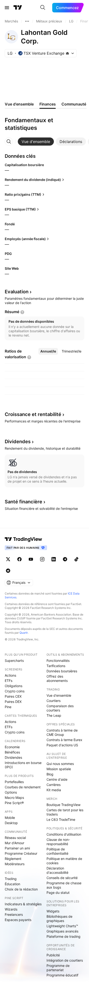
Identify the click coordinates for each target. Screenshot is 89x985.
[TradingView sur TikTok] (76, 559)
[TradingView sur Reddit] (8, 570)
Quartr (23, 632)
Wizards (11, 909)
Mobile (10, 818)
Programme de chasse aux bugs (64, 885)
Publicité (53, 955)
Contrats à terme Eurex (64, 740)
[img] (67, 53)
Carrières (54, 785)
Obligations (13, 686)
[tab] (36, 141)
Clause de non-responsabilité (58, 842)
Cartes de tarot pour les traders (65, 812)
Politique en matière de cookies (64, 861)
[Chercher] (42, 7)
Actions (10, 675)
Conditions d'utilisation (64, 834)
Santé (23, 502)
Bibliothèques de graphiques (59, 918)
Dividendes (13, 757)
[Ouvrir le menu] (7, 7)
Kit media (54, 790)
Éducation (12, 884)
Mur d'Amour (14, 843)
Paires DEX (13, 702)
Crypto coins (14, 691)
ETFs (8, 681)
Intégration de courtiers (65, 960)
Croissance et (33, 414)
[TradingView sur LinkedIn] (53, 559)
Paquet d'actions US (62, 745)
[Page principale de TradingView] (18, 7)
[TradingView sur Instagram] (42, 559)
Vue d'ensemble (59, 695)
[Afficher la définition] (22, 312)
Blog (50, 774)
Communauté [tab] (73, 104)
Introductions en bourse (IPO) (23, 765)
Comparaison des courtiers (60, 708)
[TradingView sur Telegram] (65, 559)
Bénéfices (12, 752)
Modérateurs (14, 864)
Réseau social (15, 838)
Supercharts (14, 660)
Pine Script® (14, 803)
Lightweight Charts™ (62, 926)
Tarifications (56, 666)
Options (11, 792)
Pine (8, 707)
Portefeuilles (14, 782)
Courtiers (54, 701)
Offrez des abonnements (57, 678)
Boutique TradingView (63, 805)
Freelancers (14, 914)
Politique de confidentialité (57, 851)
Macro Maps (14, 797)
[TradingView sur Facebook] (19, 559)
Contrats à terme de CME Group (62, 732)
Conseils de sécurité (62, 878)
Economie (12, 747)
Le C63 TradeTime (61, 819)
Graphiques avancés (62, 931)
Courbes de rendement (23, 787)
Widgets (53, 911)
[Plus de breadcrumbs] (27, 21)
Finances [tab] (47, 104)
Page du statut (58, 892)
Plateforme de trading (63, 936)
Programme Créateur (21, 853)
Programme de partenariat (58, 968)
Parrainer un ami (17, 848)
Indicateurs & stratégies (23, 904)
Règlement (13, 859)
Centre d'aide (57, 779)
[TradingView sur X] (8, 559)
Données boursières (62, 671)
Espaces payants (18, 920)
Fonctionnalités (58, 660)
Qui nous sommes (60, 764)
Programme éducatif (62, 975)
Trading (11, 879)
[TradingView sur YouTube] (31, 559)
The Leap (54, 715)
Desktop (11, 823)
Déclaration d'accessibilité (57, 870)
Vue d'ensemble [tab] (19, 104)
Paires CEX (13, 696)
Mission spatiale (59, 769)
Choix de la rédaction (21, 889)
